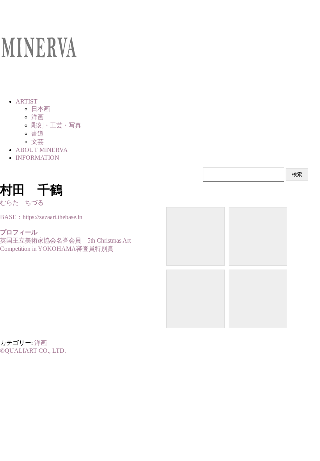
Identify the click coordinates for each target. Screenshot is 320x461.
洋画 (40, 342)
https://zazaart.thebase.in (52, 217)
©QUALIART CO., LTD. (33, 350)
